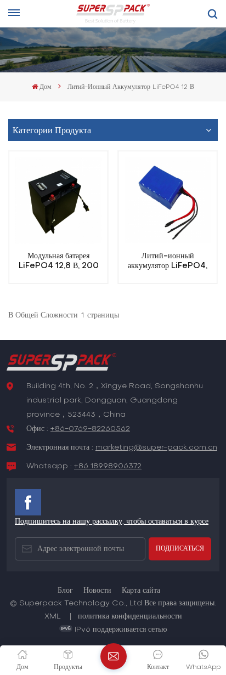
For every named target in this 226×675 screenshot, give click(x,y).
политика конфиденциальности (130, 616)
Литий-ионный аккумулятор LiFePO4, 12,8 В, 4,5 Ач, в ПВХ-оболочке (168, 261)
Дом (45, 87)
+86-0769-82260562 (90, 429)
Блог (65, 590)
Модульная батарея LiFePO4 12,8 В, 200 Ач (59, 261)
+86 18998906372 (108, 466)
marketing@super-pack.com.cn (156, 447)
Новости (97, 590)
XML (52, 616)
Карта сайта (141, 590)
